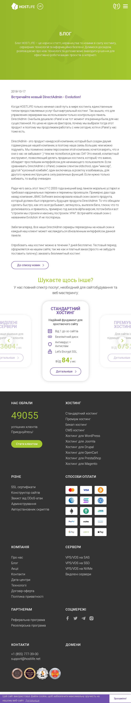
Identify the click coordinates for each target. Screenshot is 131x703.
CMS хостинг (75, 430)
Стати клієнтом (27, 444)
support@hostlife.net (25, 659)
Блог (14, 563)
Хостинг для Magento (81, 464)
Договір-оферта (22, 591)
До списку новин (28, 265)
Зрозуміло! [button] (120, 698)
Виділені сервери (78, 574)
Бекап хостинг (76, 425)
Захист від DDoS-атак (27, 498)
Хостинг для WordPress (83, 436)
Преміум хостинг (78, 419)
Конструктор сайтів (25, 493)
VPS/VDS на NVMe (79, 569)
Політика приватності (27, 596)
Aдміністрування (23, 504)
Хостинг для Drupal (80, 447)
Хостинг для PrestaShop (83, 458)
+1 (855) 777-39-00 (24, 654)
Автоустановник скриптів (30, 509)
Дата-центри (20, 580)
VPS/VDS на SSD (78, 563)
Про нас (17, 557)
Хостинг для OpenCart (82, 452)
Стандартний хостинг (82, 413)
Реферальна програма (28, 620)
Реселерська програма (28, 625)
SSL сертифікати (23, 487)
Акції (14, 569)
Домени (73, 645)
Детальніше (64, 371)
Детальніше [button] (32, 700)
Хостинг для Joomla (80, 441)
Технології (19, 585)
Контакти (18, 574)
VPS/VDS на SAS (78, 557)
